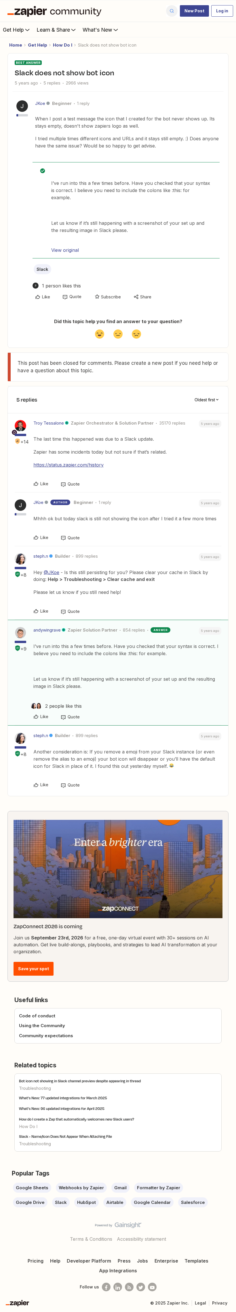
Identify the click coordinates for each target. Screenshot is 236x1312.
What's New (97, 30)
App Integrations (118, 1270)
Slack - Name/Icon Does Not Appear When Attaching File (65, 1136)
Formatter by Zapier (158, 1187)
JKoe (40, 103)
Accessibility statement (141, 1239)
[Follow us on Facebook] (106, 1287)
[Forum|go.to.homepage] (55, 11)
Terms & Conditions (91, 1239)
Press (124, 1261)
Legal (200, 1303)
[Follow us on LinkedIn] (117, 1287)
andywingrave (47, 630)
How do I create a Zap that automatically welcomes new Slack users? (76, 1119)
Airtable (114, 1202)
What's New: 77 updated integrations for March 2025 (63, 1097)
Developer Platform (89, 1261)
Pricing (35, 1261)
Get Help (13, 30)
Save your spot (33, 968)
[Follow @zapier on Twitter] (140, 1287)
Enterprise (166, 1261)
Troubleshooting (35, 1088)
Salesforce (193, 1202)
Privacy (219, 1303)
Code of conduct (37, 1015)
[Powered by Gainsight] (118, 1226)
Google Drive (30, 1202)
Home (15, 45)
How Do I (62, 45)
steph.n (40, 556)
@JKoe (51, 572)
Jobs (142, 1261)
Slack (42, 269)
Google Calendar (152, 1202)
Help (55, 1261)
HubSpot (86, 1202)
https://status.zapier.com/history (68, 465)
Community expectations (46, 1035)
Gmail (120, 1187)
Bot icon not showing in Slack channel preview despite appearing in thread (80, 1080)
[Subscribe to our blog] (129, 1287)
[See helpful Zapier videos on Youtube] (152, 1287)
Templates (196, 1261)
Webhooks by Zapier (81, 1187)
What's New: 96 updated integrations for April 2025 (61, 1108)
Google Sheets (32, 1187)
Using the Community (42, 1025)
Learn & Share (53, 30)
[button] (194, 11)
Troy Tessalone (48, 423)
